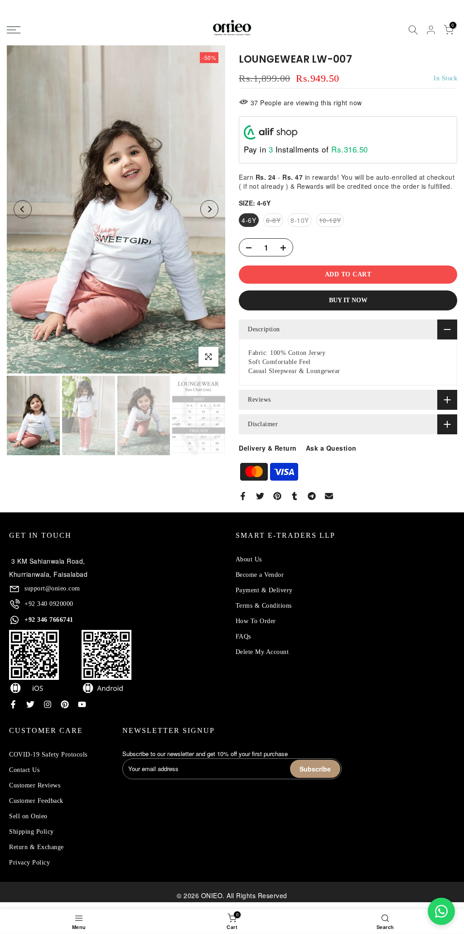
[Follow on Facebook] (13, 704)
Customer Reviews (34, 785)
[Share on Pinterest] (277, 496)
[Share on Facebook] (243, 496)
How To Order (256, 621)
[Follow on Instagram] (48, 704)
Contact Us (24, 770)
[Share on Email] (329, 496)
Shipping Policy (31, 831)
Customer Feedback (36, 800)
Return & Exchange (36, 847)
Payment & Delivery (264, 590)
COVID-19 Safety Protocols (48, 754)
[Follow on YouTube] (82, 704)
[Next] (209, 209)
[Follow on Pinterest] (65, 704)
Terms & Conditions (264, 605)
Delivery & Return (268, 447)
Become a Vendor (260, 574)
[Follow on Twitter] (30, 704)
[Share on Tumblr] (294, 496)
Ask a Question (331, 447)
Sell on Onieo (28, 816)
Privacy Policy (29, 862)
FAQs (243, 636)
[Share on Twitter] (260, 496)
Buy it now (348, 300)
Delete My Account (262, 652)
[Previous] (23, 209)
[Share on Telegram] (312, 496)
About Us (249, 559)
